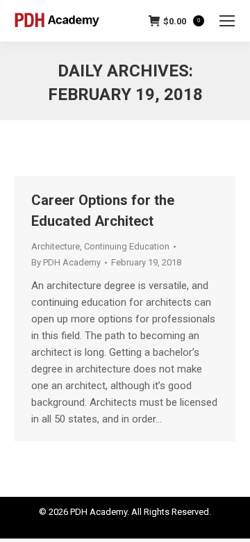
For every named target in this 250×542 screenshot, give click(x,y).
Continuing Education (126, 246)
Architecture (55, 246)
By (66, 262)
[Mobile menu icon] (227, 21)
